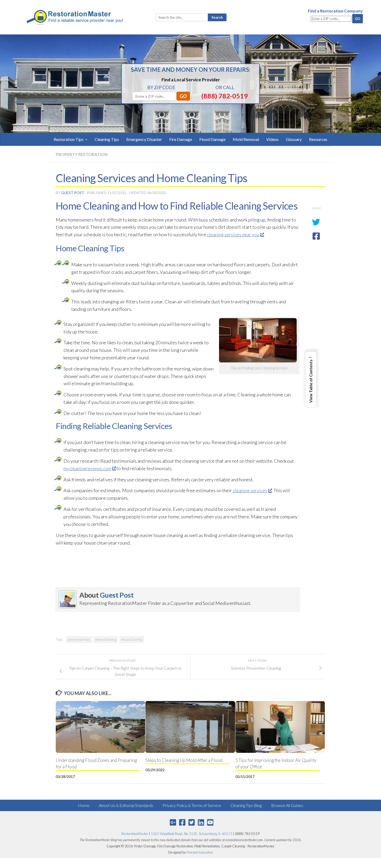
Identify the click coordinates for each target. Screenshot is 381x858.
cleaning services (250, 490)
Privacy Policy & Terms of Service (192, 805)
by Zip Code (161, 87)
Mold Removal (246, 139)
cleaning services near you (233, 234)
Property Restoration (82, 154)
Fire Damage (180, 139)
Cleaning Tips (107, 139)
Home (83, 805)
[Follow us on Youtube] (210, 822)
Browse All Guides (287, 805)
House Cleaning (131, 639)
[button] (311, 379)
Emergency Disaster (144, 139)
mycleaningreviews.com (87, 468)
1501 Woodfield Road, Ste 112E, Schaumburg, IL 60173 (191, 834)
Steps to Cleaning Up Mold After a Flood (183, 760)
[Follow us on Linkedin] (200, 822)
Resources (318, 139)
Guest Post (72, 192)
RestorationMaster (134, 834)
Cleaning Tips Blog (246, 805)
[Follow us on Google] (173, 822)
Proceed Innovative (200, 852)
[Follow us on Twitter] (191, 822)
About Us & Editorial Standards (126, 805)
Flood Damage (212, 139)
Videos (272, 139)
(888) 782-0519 (224, 96)
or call (224, 87)
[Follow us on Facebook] (182, 822)
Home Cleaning (105, 639)
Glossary (294, 139)
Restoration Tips (68, 139)
